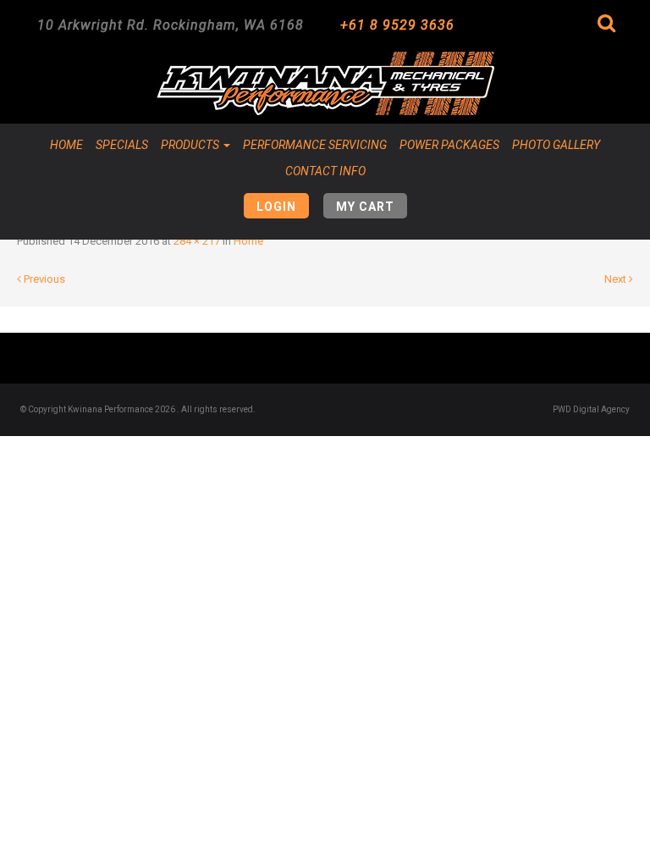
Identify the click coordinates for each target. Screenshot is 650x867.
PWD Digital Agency (591, 409)
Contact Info (325, 171)
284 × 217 (197, 241)
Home (66, 145)
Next (616, 279)
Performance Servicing (315, 145)
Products (191, 145)
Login (276, 206)
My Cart (365, 206)
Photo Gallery (556, 145)
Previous (43, 279)
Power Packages (449, 145)
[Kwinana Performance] (325, 83)
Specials (122, 145)
